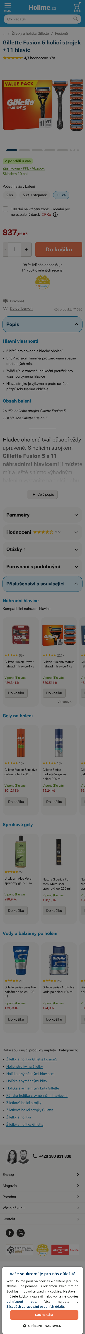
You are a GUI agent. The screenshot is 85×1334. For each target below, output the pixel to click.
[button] (43, 1325)
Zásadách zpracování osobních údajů (35, 1306)
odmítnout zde (21, 1301)
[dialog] (42, 1300)
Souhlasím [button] (44, 1315)
